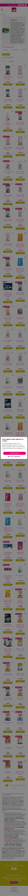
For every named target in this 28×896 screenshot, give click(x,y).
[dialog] (14, 448)
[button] (14, 456)
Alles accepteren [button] (14, 453)
